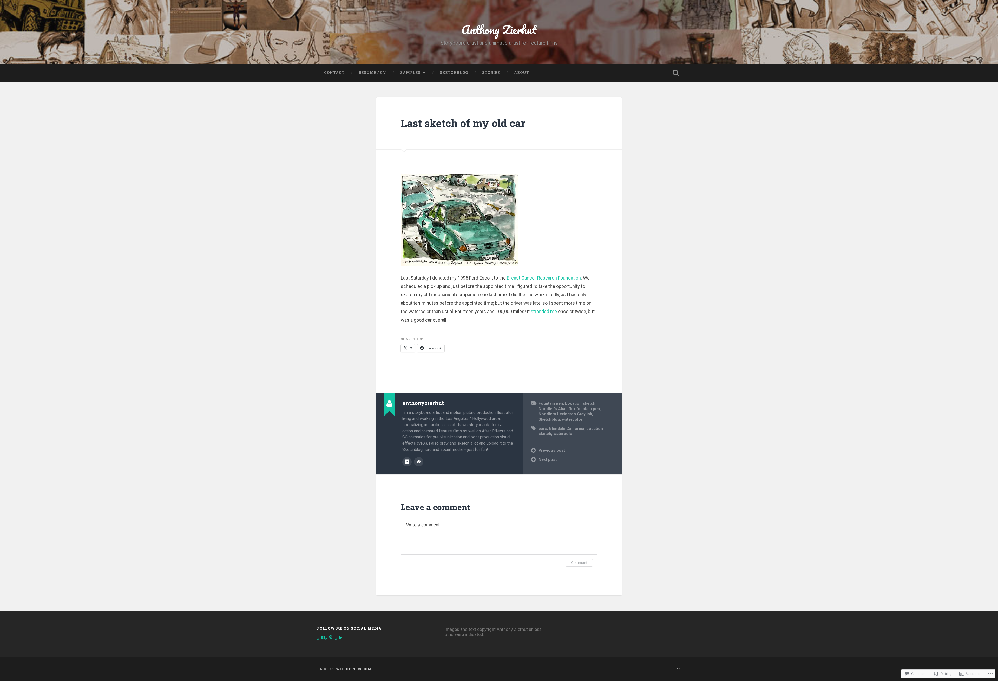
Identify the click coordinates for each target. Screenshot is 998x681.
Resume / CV (372, 72)
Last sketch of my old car (463, 123)
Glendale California (566, 428)
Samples (410, 72)
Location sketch (580, 403)
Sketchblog (454, 72)
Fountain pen (551, 403)
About (521, 72)
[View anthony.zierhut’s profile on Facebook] (323, 637)
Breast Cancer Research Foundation (544, 278)
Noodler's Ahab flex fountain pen (569, 408)
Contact (334, 72)
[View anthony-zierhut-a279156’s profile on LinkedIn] (341, 637)
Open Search (676, 73)
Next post (548, 459)
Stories (491, 72)
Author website (418, 461)
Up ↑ (676, 669)
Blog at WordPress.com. (345, 669)
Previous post (552, 450)
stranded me (544, 311)
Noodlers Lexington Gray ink (565, 414)
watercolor (572, 419)
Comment (579, 562)
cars (543, 428)
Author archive (407, 461)
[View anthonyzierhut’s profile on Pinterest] (331, 637)
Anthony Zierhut (499, 29)
